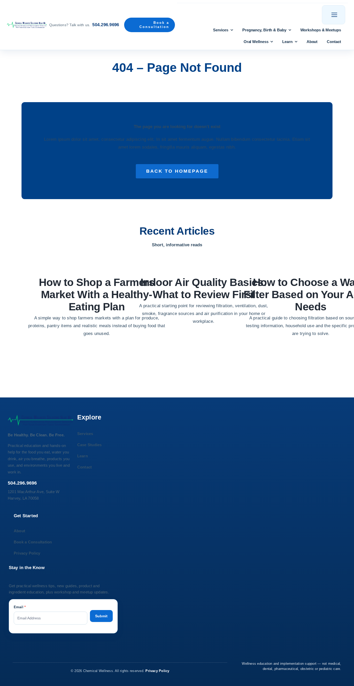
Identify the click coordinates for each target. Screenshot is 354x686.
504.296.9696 (105, 24)
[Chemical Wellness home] (26, 25)
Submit (101, 616)
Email (20, 607)
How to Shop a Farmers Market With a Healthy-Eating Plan (97, 294)
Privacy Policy (157, 671)
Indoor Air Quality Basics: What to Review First (203, 288)
